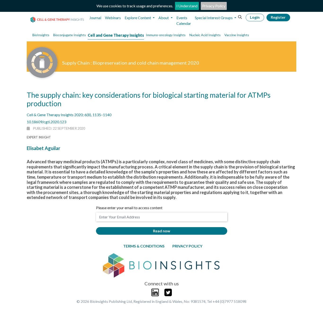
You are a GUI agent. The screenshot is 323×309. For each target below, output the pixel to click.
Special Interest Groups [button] (214, 17)
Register (278, 17)
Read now (161, 231)
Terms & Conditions (144, 246)
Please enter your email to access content (129, 207)
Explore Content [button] (138, 17)
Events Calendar (183, 20)
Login (255, 17)
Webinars (113, 17)
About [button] (164, 17)
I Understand (186, 6)
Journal (95, 17)
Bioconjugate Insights (69, 35)
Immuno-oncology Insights (166, 35)
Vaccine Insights (236, 35)
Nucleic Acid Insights (205, 35)
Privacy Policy (213, 6)
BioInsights (40, 35)
